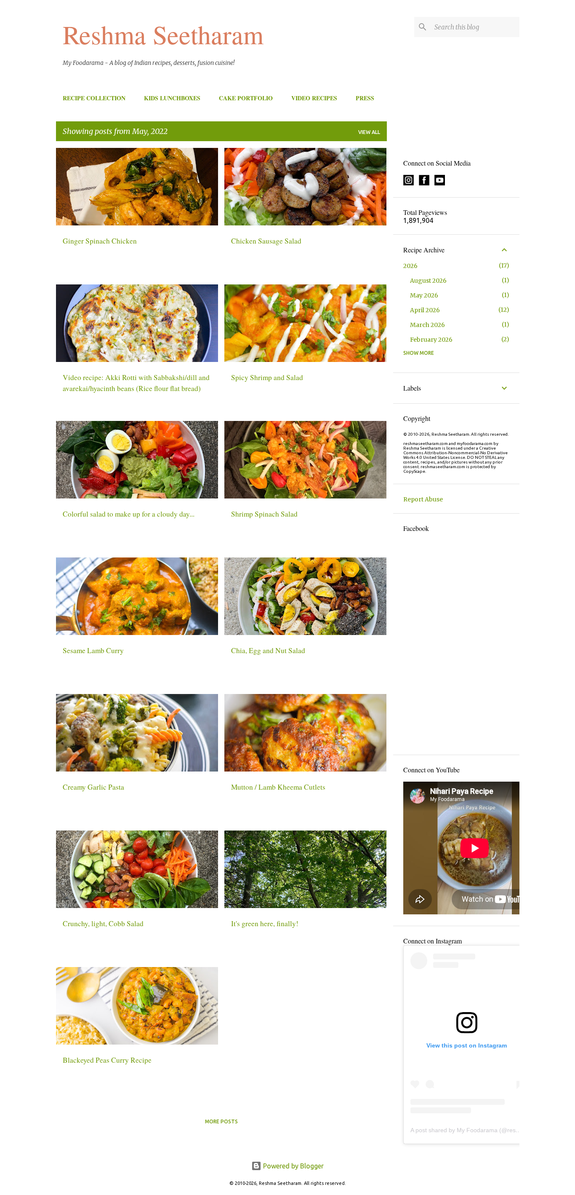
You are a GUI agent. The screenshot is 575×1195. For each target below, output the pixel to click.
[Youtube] (439, 183)
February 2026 (431, 339)
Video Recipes (314, 98)
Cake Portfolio (246, 98)
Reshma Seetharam (163, 34)
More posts (221, 1121)
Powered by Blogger (292, 1166)
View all (369, 132)
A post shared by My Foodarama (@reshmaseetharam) (484, 1130)
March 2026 (427, 325)
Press (365, 98)
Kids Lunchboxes (172, 98)
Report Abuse (423, 499)
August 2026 (428, 280)
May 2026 (424, 295)
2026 (410, 266)
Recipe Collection (94, 98)
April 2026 (425, 310)
